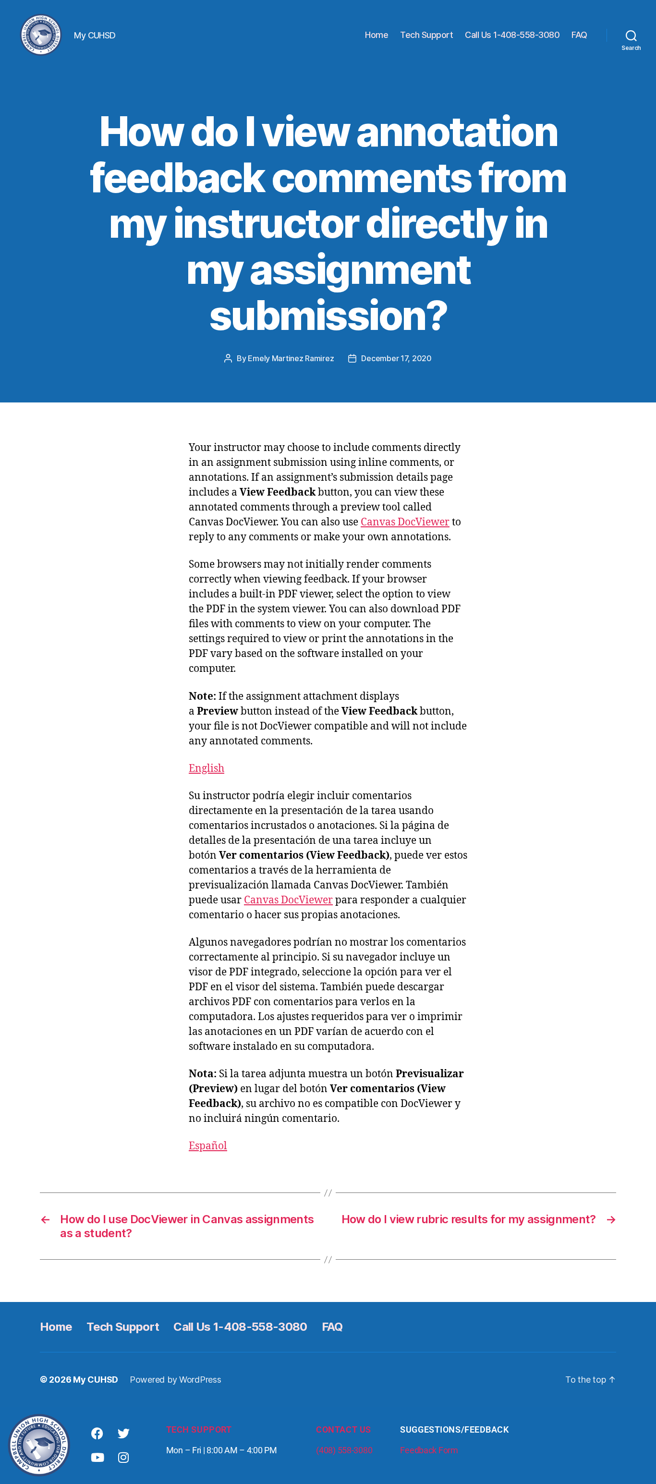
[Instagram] (123, 1458)
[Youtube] (97, 1458)
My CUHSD (95, 1380)
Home (376, 35)
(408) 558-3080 (344, 1450)
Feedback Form (429, 1450)
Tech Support (426, 35)
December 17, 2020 (396, 358)
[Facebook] (97, 1434)
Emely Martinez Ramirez (291, 358)
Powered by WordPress (175, 1380)
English (206, 768)
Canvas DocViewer (405, 522)
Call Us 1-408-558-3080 (512, 35)
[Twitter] (123, 1434)
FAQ (579, 35)
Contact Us (343, 1429)
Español (208, 1146)
